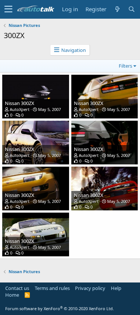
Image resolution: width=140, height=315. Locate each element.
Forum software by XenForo (59, 308)
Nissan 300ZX (19, 103)
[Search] (131, 9)
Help (116, 288)
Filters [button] (125, 65)
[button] (8, 9)
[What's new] (117, 9)
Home (12, 294)
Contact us (17, 288)
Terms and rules (52, 288)
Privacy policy (90, 288)
